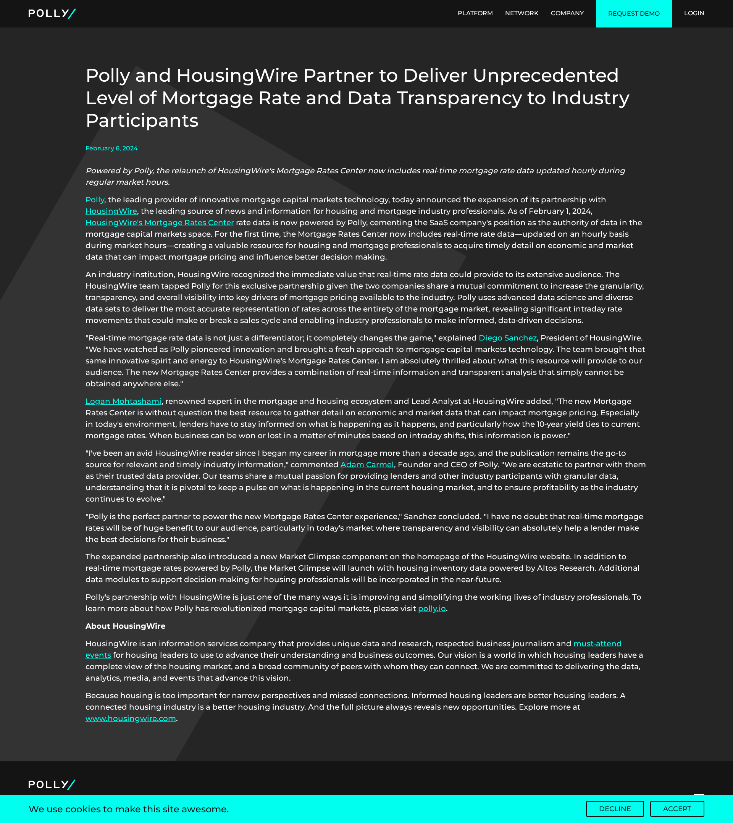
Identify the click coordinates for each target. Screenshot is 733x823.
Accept (677, 809)
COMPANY (567, 13)
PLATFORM (475, 13)
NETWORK (522, 13)
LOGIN (694, 13)
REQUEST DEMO (634, 13)
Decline (615, 809)
